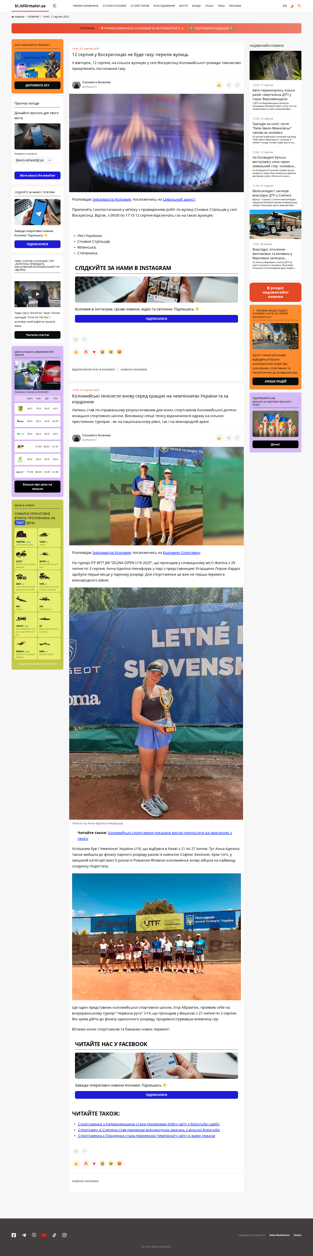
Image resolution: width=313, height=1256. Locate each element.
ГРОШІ (209, 5)
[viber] (34, 1235)
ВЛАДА (196, 5)
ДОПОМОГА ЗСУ (37, 85)
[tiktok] (54, 1235)
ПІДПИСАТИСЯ (37, 244)
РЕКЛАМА (235, 5)
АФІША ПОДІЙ (275, 381)
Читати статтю (37, 335)
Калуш (297, 1235)
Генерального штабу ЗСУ (43, 663)
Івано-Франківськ (279, 1235)
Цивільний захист (179, 199)
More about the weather (37, 175)
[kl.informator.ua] (30, 6)
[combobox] (33, 160)
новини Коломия (134, 369)
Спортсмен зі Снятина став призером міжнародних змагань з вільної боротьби (148, 1129)
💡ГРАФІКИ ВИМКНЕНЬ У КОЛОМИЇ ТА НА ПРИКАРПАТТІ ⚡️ (142, 28)
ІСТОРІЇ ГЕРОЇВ (140, 5)
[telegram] (24, 1235)
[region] (37, 170)
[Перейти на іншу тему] (292, 6)
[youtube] (44, 1235)
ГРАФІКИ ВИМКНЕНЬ (86, 5)
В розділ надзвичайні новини (276, 292)
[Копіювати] (237, 85)
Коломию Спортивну (181, 552)
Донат (275, 444)
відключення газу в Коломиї (93, 369)
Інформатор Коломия (112, 199)
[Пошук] (299, 6)
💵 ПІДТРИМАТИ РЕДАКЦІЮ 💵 (211, 28)
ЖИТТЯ (183, 5)
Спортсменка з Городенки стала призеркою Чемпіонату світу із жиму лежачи (146, 1135)
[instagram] (64, 1235)
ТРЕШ (221, 5)
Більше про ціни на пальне (37, 486)
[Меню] (54, 6)
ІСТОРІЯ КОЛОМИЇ (114, 5)
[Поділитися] (228, 85)
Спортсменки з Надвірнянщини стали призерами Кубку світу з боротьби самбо (148, 1124)
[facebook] (14, 1235)
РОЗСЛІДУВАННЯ (164, 5)
